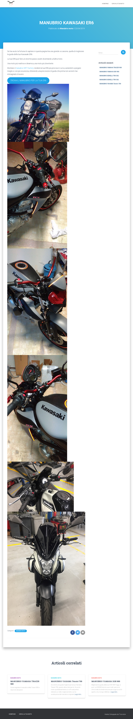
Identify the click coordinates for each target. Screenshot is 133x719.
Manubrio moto (20, 630)
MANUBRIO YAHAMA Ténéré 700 (110, 84)
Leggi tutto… (78, 694)
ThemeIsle (122, 714)
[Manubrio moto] (11, 3)
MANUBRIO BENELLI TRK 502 (109, 76)
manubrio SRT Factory (25, 68)
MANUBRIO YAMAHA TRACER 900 (111, 67)
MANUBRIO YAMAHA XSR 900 (109, 71)
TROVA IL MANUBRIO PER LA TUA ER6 (28, 80)
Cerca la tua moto (118, 3)
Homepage (105, 3)
